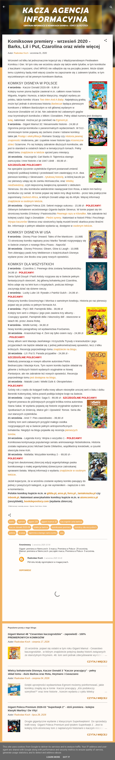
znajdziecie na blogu (64, 349)
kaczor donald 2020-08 (19, 527)
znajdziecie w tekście (33, 152)
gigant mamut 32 (49, 521)
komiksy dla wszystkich (86, 527)
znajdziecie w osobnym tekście (25, 201)
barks (11, 521)
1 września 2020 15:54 (41, 545)
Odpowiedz (25, 570)
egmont (21, 521)
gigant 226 (33, 521)
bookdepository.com (36, 501)
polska (12, 533)
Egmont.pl (61, 120)
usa (61, 533)
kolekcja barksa (41, 527)
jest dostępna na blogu (43, 377)
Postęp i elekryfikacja (30, 136)
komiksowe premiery (61, 527)
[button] (105, 41)
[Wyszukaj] (111, 7)
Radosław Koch (35, 558)
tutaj (10, 120)
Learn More (53, 757)
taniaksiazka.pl (87, 493)
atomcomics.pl (89, 497)
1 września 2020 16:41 (53, 558)
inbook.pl (13, 497)
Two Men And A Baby (52, 99)
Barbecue (56, 103)
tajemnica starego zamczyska (42, 533)
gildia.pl (51, 493)
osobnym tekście (82, 225)
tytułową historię (54, 177)
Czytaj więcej (97, 661)
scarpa (22, 533)
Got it (66, 757)
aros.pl (62, 493)
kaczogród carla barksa (71, 521)
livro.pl (71, 493)
